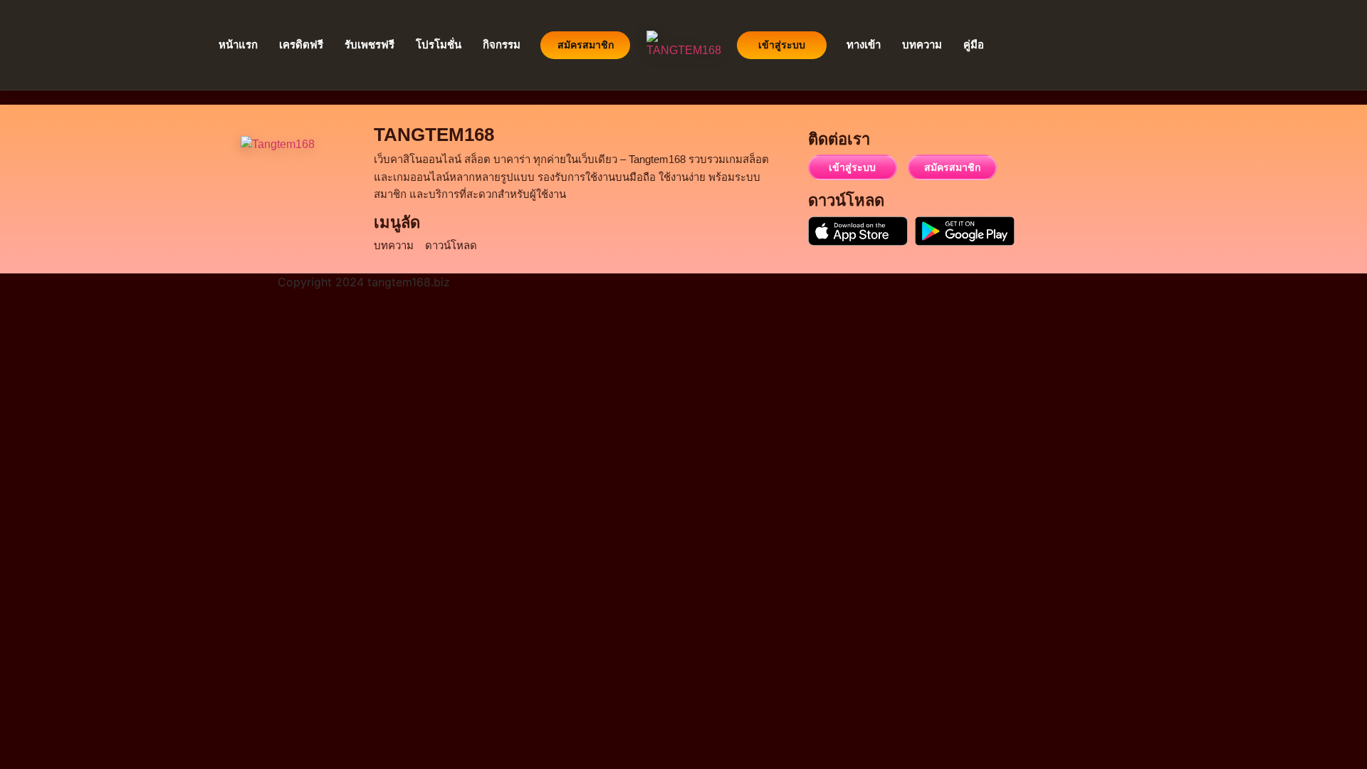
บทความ (922, 44)
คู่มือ (973, 44)
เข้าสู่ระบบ (781, 45)
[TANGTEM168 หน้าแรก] (683, 45)
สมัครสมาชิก (585, 45)
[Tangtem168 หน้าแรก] (292, 187)
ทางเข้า (864, 44)
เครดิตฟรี (301, 44)
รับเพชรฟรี (369, 44)
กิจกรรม (501, 44)
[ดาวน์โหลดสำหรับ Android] (965, 231)
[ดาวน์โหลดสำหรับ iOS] (858, 231)
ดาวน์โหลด (451, 245)
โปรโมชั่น (438, 44)
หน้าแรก (238, 44)
